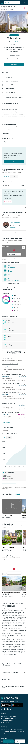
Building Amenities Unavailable (14, 97)
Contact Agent (14, 232)
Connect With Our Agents (15, 743)
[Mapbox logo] (5, 574)
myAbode (11, 701)
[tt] (2, 709)
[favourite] (24, 8)
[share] (21, 8)
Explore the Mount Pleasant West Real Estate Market (13, 664)
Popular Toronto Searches (10, 672)
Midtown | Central (5, 9)
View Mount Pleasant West (9, 483)
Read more (5, 119)
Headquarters (18, 729)
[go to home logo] (9, 698)
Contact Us (4, 743)
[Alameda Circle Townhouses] (23, 578)
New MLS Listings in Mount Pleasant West (13, 686)
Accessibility (21, 731)
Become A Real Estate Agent (9, 731)
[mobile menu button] (26, 2)
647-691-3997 (13, 227)
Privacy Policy (4, 733)
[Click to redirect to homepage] (2, 2)
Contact (14, 161)
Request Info (14, 64)
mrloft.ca (10, 729)
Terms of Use (13, 733)
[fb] (5, 709)
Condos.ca (4, 701)
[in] (8, 709)
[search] (12, 2)
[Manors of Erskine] (20, 532)
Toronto (11, 9)
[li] (11, 709)
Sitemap (20, 733)
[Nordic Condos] (19, 501)
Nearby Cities (6, 679)
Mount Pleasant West (6, 7)
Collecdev (16, 42)
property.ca (4, 729)
